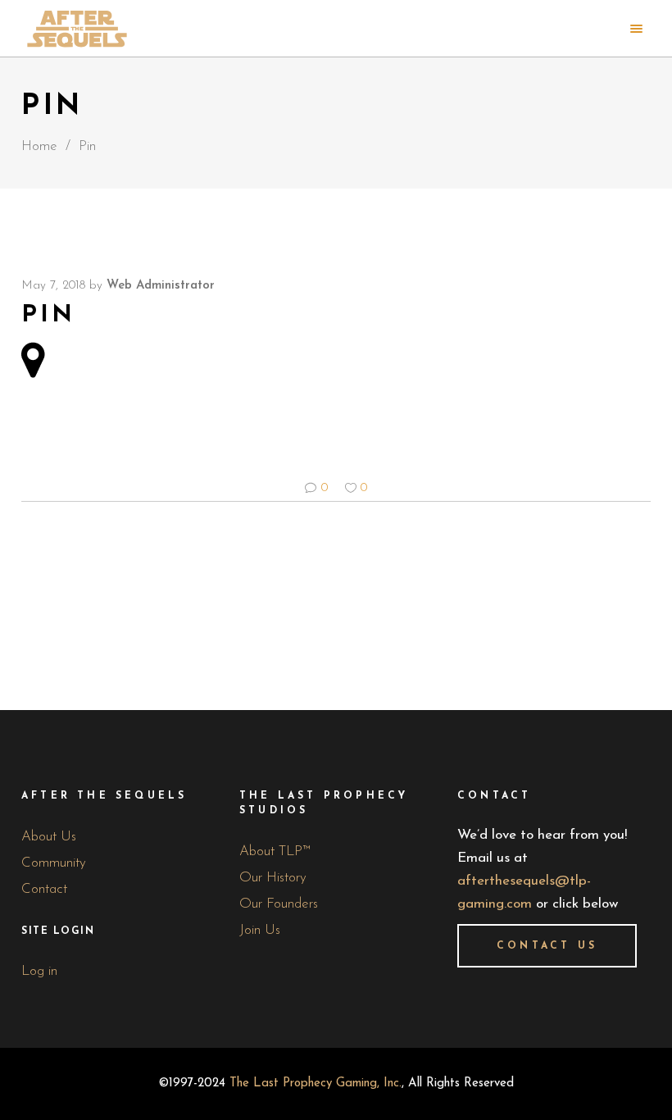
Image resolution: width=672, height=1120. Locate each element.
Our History (272, 878)
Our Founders (278, 904)
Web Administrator (161, 286)
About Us (48, 837)
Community (53, 863)
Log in (39, 971)
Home (39, 146)
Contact (44, 889)
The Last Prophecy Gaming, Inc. (315, 1083)
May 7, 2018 (53, 286)
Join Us (259, 930)
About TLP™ (275, 851)
